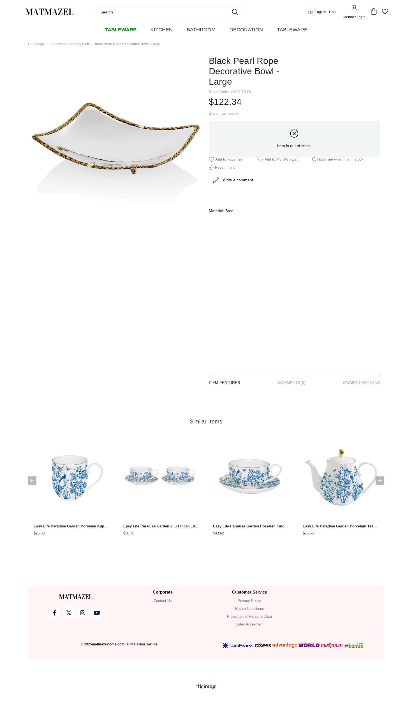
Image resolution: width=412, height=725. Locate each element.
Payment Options (361, 382)
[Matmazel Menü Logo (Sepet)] (76, 597)
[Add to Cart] (34, 509)
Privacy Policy (249, 601)
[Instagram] (82, 613)
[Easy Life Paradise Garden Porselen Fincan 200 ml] (250, 475)
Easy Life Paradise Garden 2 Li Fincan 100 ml (161, 526)
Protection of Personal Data (249, 616)
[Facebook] (54, 613)
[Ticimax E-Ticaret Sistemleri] (206, 687)
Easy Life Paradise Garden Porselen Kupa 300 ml (71, 526)
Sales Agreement (249, 624)
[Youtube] (96, 613)
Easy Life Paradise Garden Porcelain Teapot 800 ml (340, 526)
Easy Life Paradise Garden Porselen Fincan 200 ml (251, 526)
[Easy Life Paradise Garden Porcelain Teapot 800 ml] (340, 475)
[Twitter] (68, 613)
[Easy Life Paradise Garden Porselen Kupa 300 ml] (71, 475)
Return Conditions (249, 608)
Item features (224, 382)
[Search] (235, 12)
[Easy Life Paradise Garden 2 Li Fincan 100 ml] (161, 475)
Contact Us (163, 601)
